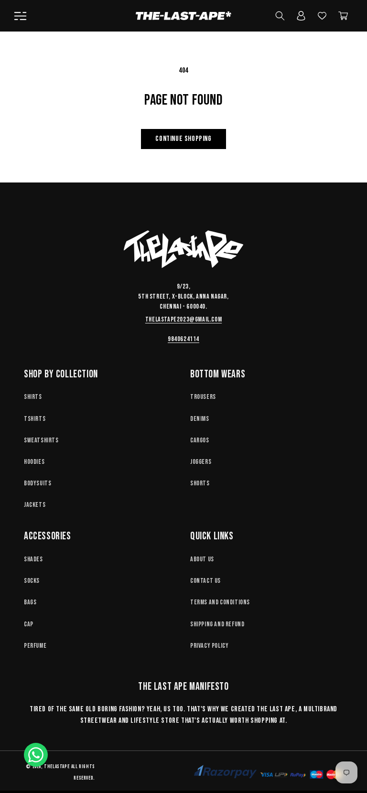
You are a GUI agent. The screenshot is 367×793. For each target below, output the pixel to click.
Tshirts (34, 419)
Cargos (199, 440)
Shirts (33, 397)
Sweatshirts (41, 440)
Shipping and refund (217, 624)
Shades (33, 559)
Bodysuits (37, 483)
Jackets (34, 505)
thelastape (56, 766)
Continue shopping (183, 138)
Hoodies (34, 462)
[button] (20, 15)
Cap (28, 624)
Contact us (205, 581)
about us (202, 559)
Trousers (203, 397)
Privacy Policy (209, 646)
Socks (32, 581)
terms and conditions (220, 602)
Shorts (200, 483)
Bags (30, 602)
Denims (199, 419)
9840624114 (183, 339)
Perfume (35, 646)
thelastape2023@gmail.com (183, 319)
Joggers (200, 462)
